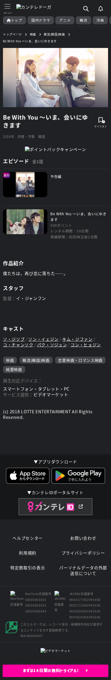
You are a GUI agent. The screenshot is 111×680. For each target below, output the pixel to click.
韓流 (83, 20)
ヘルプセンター (27, 538)
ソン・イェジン (43, 339)
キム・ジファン (77, 339)
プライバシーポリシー (83, 553)
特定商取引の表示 (27, 567)
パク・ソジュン (52, 345)
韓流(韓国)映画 (36, 360)
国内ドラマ (40, 20)
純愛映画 (14, 369)
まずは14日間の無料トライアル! (54, 670)
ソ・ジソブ (14, 339)
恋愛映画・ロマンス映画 (80, 360)
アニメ (64, 20)
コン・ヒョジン (85, 345)
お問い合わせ (83, 538)
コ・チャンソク (18, 345)
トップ (16, 20)
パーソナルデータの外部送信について (83, 570)
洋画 (100, 20)
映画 (10, 360)
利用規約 (27, 553)
